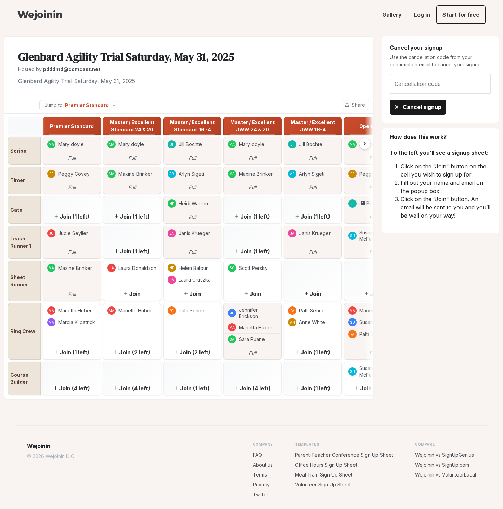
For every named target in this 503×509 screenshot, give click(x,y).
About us (263, 465)
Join (135, 293)
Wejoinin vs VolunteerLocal (445, 475)
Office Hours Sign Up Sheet (326, 465)
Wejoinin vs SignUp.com (442, 465)
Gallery (392, 14)
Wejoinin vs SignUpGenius (444, 455)
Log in (422, 14)
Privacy (261, 484)
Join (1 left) (74, 216)
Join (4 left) (74, 388)
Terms (260, 475)
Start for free (460, 14)
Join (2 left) (134, 352)
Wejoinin (39, 15)
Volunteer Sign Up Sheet (323, 484)
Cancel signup (421, 107)
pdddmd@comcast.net (71, 69)
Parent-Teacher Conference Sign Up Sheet (344, 455)
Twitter (260, 494)
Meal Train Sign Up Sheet (323, 475)
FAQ (257, 455)
